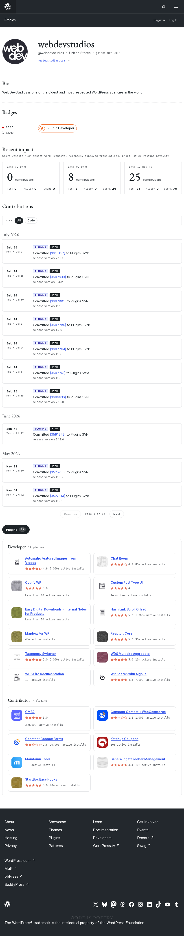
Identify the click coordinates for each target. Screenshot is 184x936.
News (9, 830)
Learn (97, 822)
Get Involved (148, 822)
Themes (55, 830)
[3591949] (58, 434)
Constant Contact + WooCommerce (138, 712)
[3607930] (58, 277)
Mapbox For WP (37, 633)
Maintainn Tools (37, 759)
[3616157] (57, 253)
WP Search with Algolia (129, 674)
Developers (102, 838)
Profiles (10, 20)
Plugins (15, 529)
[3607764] (58, 349)
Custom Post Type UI (127, 582)
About (9, 822)
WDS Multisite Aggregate (130, 654)
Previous (70, 514)
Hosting (10, 838)
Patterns (56, 845)
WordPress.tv (106, 845)
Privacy (10, 845)
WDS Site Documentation (44, 674)
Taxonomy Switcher (40, 654)
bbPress (13, 876)
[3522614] (57, 496)
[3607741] (58, 373)
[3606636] (58, 397)
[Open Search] (163, 7)
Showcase (57, 822)
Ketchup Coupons (124, 739)
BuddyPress (16, 884)
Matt (10, 868)
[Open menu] (177, 7)
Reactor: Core (121, 633)
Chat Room (119, 558)
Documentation (105, 830)
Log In (173, 20)
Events (143, 830)
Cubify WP (33, 582)
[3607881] (58, 301)
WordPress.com (19, 860)
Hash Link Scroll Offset (128, 609)
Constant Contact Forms (44, 739)
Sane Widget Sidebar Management (138, 759)
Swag (144, 845)
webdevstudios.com (52, 60)
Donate (145, 838)
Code (31, 220)
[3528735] (58, 472)
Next (116, 514)
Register (159, 20)
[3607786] (58, 325)
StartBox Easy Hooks (41, 779)
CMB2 (30, 712)
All (19, 220)
